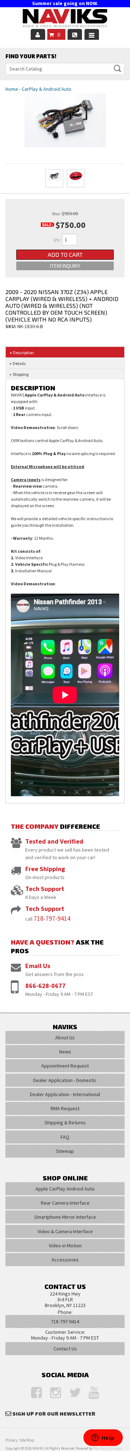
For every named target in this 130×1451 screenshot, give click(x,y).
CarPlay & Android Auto (47, 89)
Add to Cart (65, 254)
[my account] (38, 34)
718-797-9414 (52, 918)
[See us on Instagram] (52, 1393)
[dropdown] (91, 34)
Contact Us (65, 1348)
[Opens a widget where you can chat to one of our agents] (103, 1438)
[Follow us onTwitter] (71, 1393)
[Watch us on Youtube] (90, 1393)
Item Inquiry (65, 266)
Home (11, 89)
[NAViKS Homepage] (65, 19)
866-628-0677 (45, 985)
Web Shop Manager (107, 1448)
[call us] (75, 34)
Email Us (37, 966)
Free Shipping (45, 869)
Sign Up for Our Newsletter (53, 1413)
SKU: (11, 326)
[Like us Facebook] (32, 1393)
